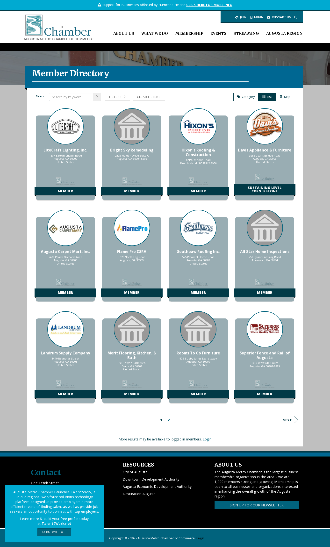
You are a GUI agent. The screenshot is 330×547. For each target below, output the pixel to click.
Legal (200, 538)
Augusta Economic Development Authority (157, 486)
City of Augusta (135, 472)
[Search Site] (296, 17)
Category (247, 97)
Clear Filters (149, 97)
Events (218, 33)
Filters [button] (116, 97)
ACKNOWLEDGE (54, 532)
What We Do (154, 33)
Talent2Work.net (56, 523)
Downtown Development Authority (151, 479)
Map (286, 97)
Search (41, 96)
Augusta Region (284, 33)
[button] (97, 97)
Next (287, 420)
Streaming (246, 33)
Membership (189, 33)
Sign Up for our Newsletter (257, 505)
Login (207, 439)
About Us (123, 33)
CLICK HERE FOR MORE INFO (209, 4)
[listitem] (65, 156)
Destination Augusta (139, 493)
